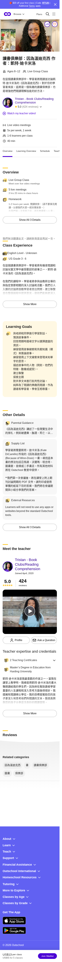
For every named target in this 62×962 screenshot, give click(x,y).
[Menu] (54, 14)
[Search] (47, 14)
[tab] (7, 151)
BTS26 (45, 3)
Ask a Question (46, 640)
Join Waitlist (47, 956)
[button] (30, 660)
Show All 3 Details (30, 219)
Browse (17, 14)
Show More (30, 304)
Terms (32, 6)
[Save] (55, 24)
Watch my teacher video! (21, 113)
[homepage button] (7, 14)
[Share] (47, 24)
